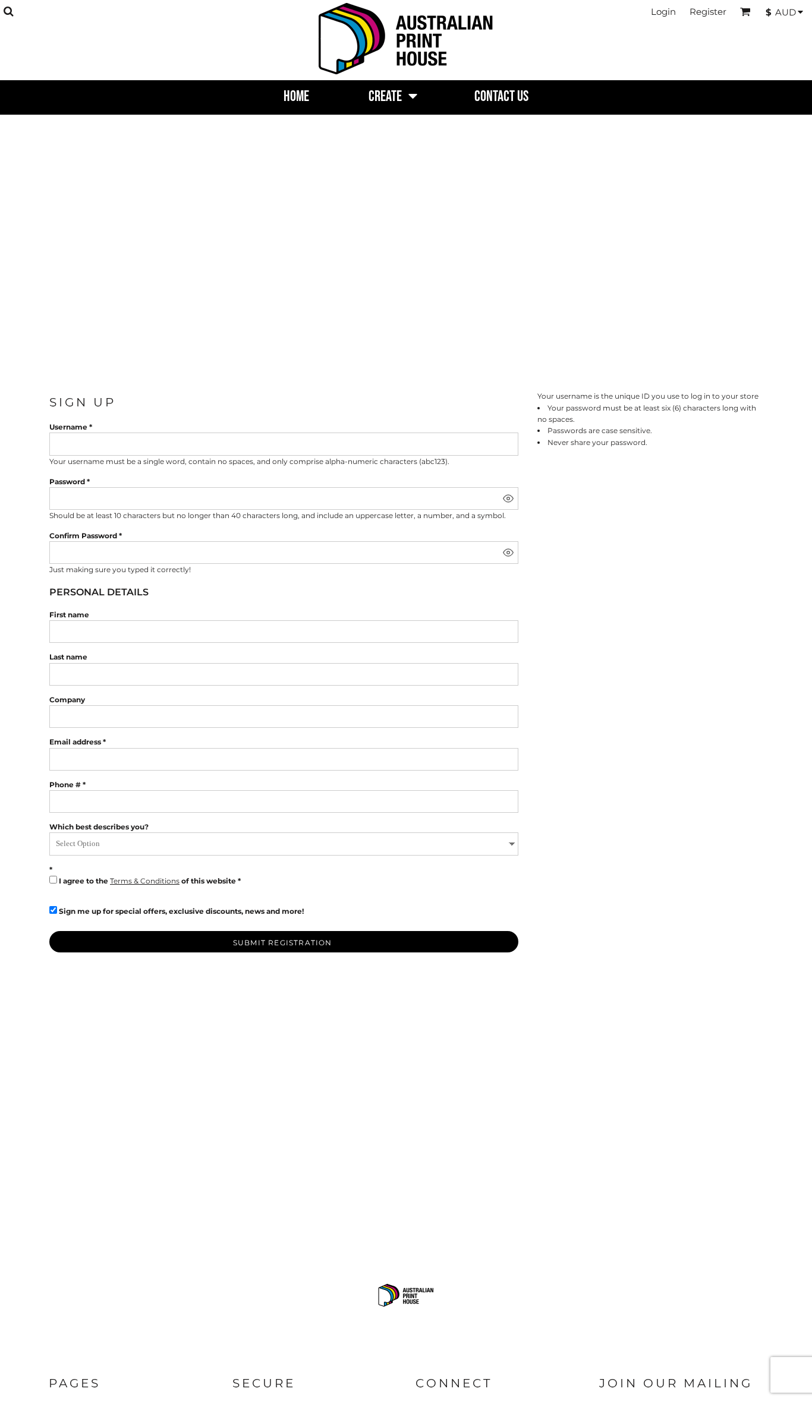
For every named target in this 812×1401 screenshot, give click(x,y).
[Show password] (508, 498)
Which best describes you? (99, 826)
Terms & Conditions (145, 880)
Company (67, 699)
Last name (68, 656)
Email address (75, 741)
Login (663, 11)
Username (68, 426)
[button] (8, 11)
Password (67, 481)
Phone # (65, 784)
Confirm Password (83, 535)
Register (708, 11)
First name (69, 614)
